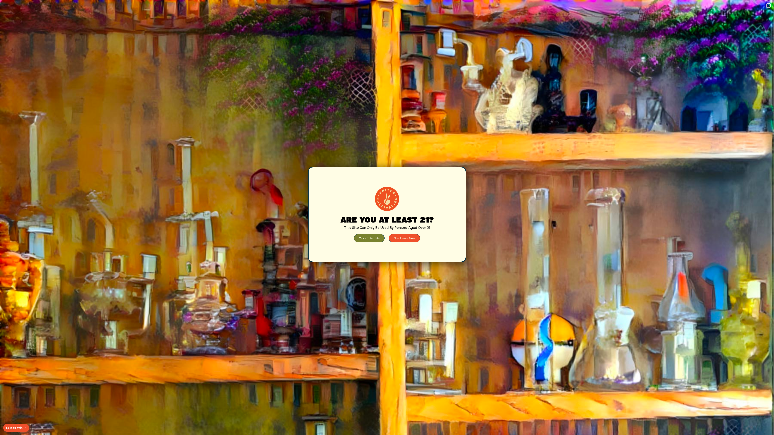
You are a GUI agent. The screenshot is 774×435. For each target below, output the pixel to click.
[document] (387, 217)
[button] (768, 5)
